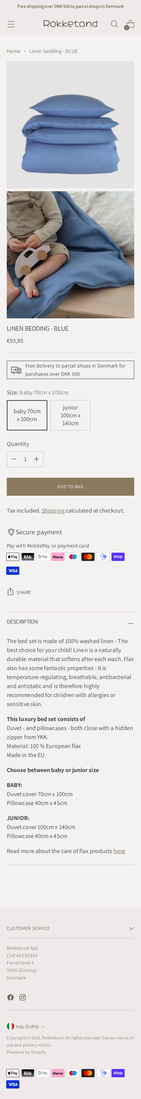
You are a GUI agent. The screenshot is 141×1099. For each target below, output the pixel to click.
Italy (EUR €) (27, 1026)
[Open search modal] (114, 24)
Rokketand (53, 1038)
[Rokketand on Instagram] (23, 999)
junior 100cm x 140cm (70, 415)
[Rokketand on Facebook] (11, 999)
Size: (37, 392)
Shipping (53, 510)
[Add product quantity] (36, 459)
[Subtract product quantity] (14, 459)
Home (13, 51)
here (119, 851)
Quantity (18, 444)
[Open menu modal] (10, 24)
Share (24, 592)
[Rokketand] (71, 24)
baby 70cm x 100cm (27, 415)
